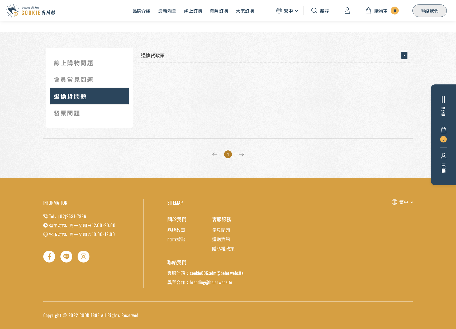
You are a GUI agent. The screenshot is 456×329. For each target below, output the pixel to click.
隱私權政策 (223, 248)
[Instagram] (83, 257)
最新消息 (167, 10)
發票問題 (67, 112)
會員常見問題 (74, 79)
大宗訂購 (245, 10)
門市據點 (176, 239)
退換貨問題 (70, 96)
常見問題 (221, 230)
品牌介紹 (141, 10)
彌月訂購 (219, 10)
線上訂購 (193, 10)
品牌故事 (176, 230)
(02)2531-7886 (72, 216)
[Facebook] (49, 257)
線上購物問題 (74, 62)
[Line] (66, 257)
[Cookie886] (30, 10)
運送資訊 (221, 239)
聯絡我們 (430, 10)
